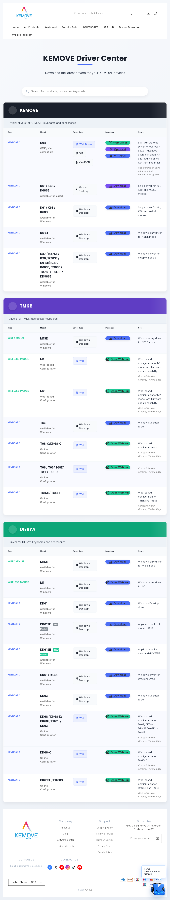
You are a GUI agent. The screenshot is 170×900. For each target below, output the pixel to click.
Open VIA (120, 149)
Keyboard (51, 27)
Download (120, 185)
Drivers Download (129, 27)
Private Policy (105, 846)
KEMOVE (88, 890)
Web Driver (120, 142)
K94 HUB (109, 27)
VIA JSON (120, 155)
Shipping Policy (105, 827)
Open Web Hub (120, 359)
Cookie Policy (105, 852)
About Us (65, 827)
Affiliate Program (22, 34)
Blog (65, 833)
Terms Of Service (105, 839)
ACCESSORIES (90, 27)
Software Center (65, 839)
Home (15, 27)
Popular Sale (69, 27)
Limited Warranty (65, 846)
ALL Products (31, 27)
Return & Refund (104, 833)
